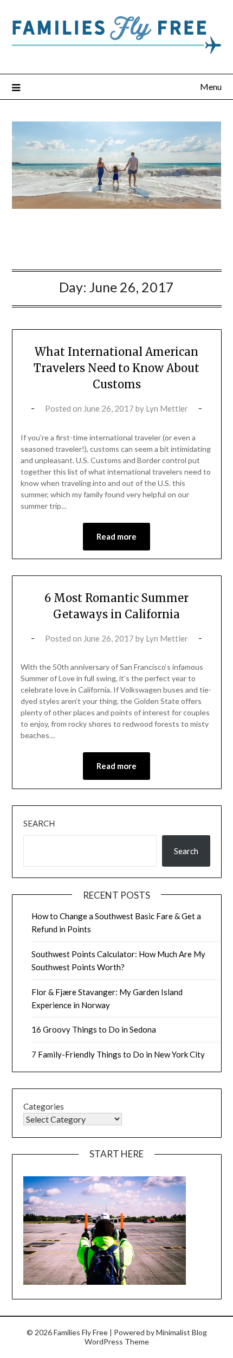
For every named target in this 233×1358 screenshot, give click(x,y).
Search (39, 823)
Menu (211, 86)
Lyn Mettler (167, 408)
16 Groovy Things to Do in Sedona (93, 1029)
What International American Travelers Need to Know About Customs (116, 368)
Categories (43, 1106)
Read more (116, 536)
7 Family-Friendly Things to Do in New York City (118, 1054)
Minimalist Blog (181, 1332)
